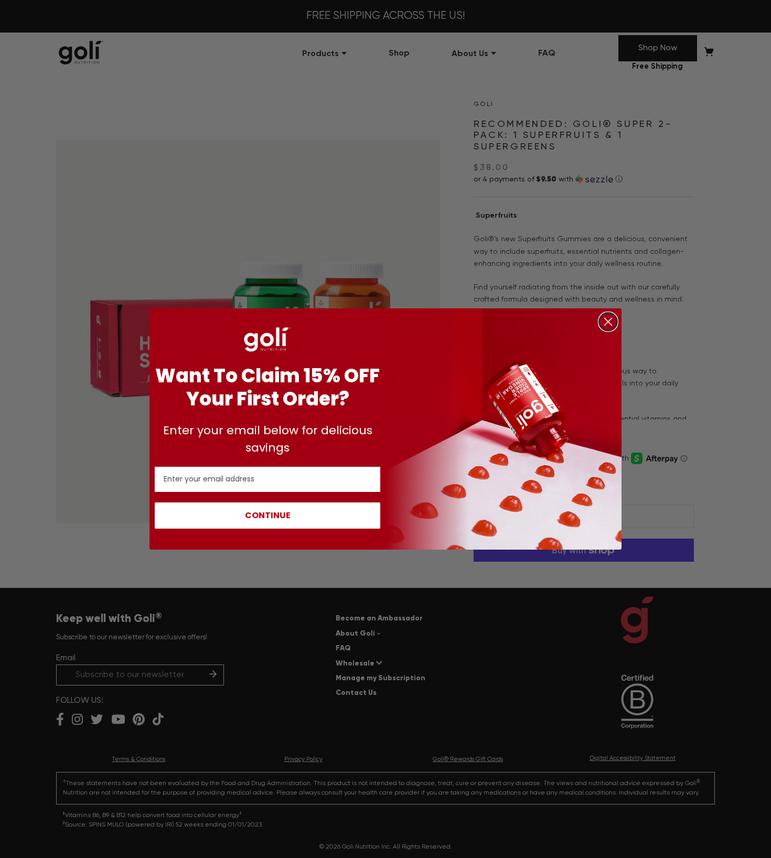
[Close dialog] (608, 322)
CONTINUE (268, 515)
